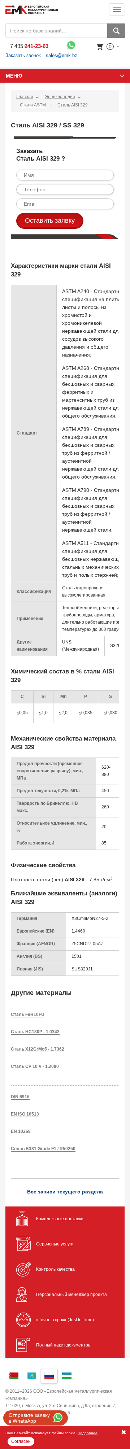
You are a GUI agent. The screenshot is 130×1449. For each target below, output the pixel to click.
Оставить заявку (50, 220)
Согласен (21, 1441)
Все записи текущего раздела (65, 1192)
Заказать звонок (23, 55)
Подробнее (88, 1433)
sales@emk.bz (61, 55)
